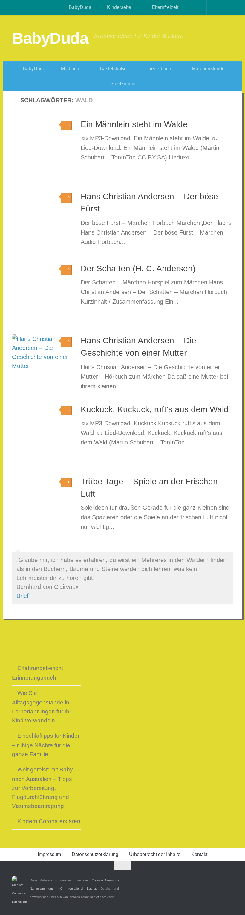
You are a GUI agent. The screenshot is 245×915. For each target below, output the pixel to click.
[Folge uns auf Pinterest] (229, 877)
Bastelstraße (113, 68)
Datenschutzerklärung (95, 854)
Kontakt (199, 854)
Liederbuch (158, 68)
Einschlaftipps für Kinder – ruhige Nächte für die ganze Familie (45, 745)
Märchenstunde (208, 68)
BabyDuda (79, 7)
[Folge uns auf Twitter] (218, 877)
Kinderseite (118, 7)
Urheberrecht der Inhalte (154, 854)
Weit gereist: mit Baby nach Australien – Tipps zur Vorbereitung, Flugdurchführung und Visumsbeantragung (42, 787)
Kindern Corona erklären (48, 821)
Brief (22, 596)
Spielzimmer (123, 83)
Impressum (49, 854)
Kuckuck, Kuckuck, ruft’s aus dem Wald (155, 409)
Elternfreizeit (164, 7)
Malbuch (69, 68)
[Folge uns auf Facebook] (207, 877)
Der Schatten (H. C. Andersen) (138, 268)
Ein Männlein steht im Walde (134, 124)
